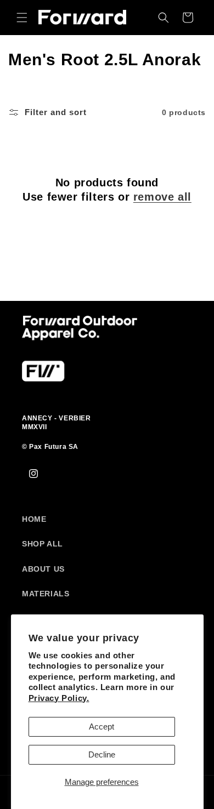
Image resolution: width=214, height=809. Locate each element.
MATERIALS (45, 593)
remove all (162, 197)
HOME (34, 519)
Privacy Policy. (59, 698)
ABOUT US (43, 569)
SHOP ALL (42, 543)
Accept (101, 726)
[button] (22, 17)
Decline (101, 754)
